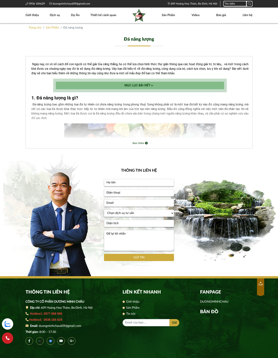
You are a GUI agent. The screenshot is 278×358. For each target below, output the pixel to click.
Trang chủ (35, 27)
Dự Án (75, 15)
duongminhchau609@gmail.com (71, 3)
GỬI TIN (139, 257)
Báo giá (221, 15)
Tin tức (130, 313)
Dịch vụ (55, 15)
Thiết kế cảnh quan (103, 15)
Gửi (174, 322)
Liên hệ (247, 15)
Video (196, 15)
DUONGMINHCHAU (214, 301)
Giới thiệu (32, 15)
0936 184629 (37, 3)
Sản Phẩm (168, 15)
